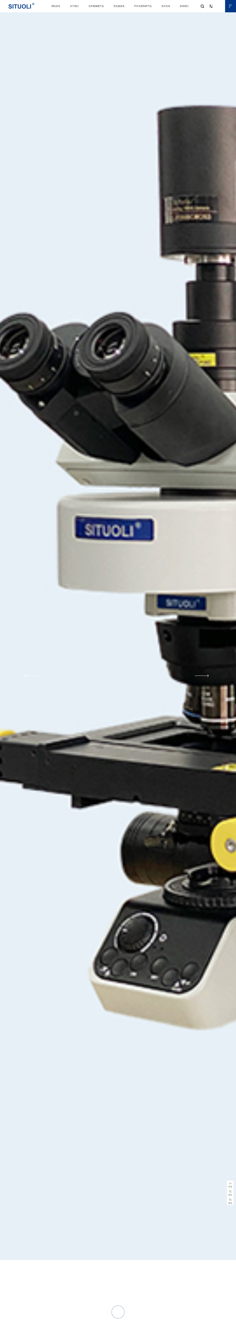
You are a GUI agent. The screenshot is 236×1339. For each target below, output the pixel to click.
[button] (31, 675)
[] (118, 1333)
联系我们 (184, 6)
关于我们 (74, 6)
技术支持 (165, 6)
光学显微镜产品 (96, 6)
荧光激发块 (118, 6)
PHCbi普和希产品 (143, 6)
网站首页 (55, 6)
